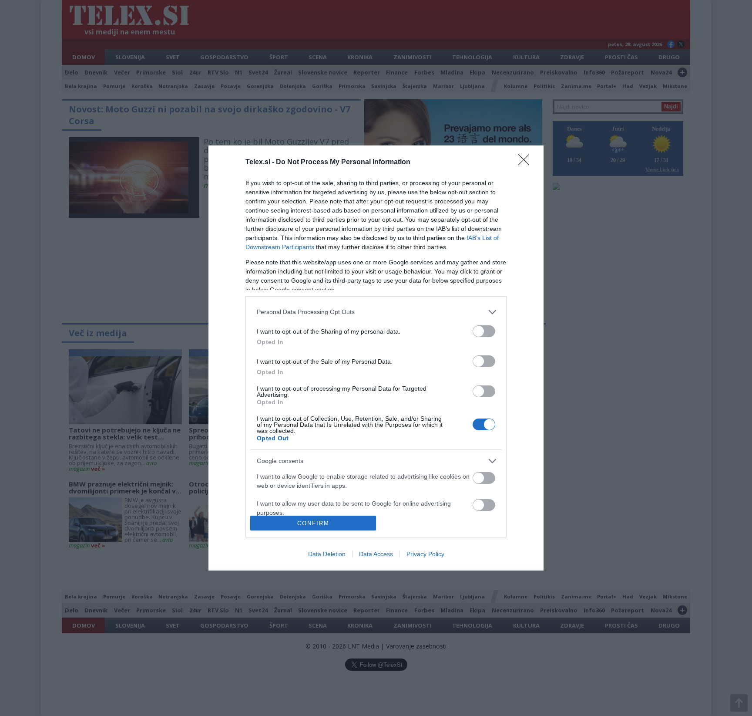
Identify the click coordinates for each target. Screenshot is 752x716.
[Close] (526, 162)
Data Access (376, 554)
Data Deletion (327, 554)
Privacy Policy (425, 554)
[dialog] (376, 358)
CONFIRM (313, 523)
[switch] (484, 331)
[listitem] (376, 312)
